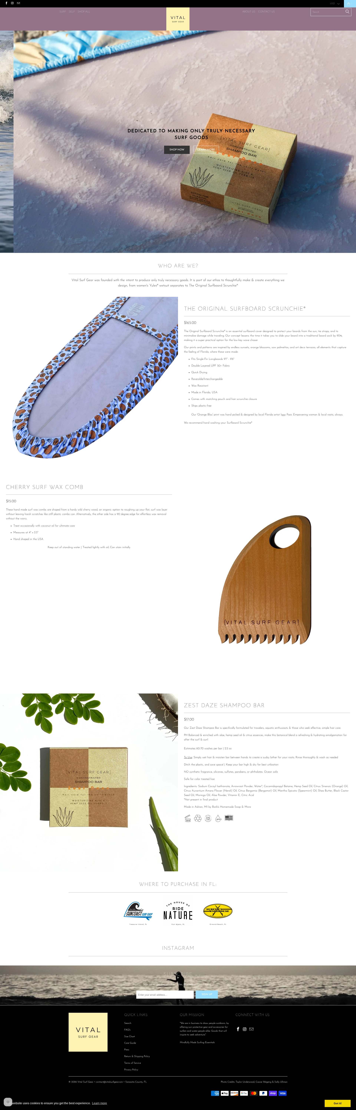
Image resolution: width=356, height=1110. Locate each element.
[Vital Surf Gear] (177, 19)
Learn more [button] (99, 1103)
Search (127, 1023)
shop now (204, 149)
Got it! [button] (338, 1103)
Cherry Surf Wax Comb (44, 487)
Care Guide (130, 1043)
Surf (63, 11)
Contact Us (266, 11)
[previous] (187, 584)
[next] (169, 386)
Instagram (178, 948)
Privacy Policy (131, 1069)
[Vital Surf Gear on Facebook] (6, 4)
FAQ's (127, 1030)
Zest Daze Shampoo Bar (224, 706)
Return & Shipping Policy (137, 1056)
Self (72, 11)
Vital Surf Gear (85, 1082)
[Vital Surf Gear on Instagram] (12, 4)
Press (126, 1049)
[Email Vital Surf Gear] (18, 4)
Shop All (84, 11)
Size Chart (129, 1036)
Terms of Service (132, 1063)
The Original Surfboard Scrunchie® (245, 309)
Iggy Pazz (286, 414)
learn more (234, 149)
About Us (248, 11)
